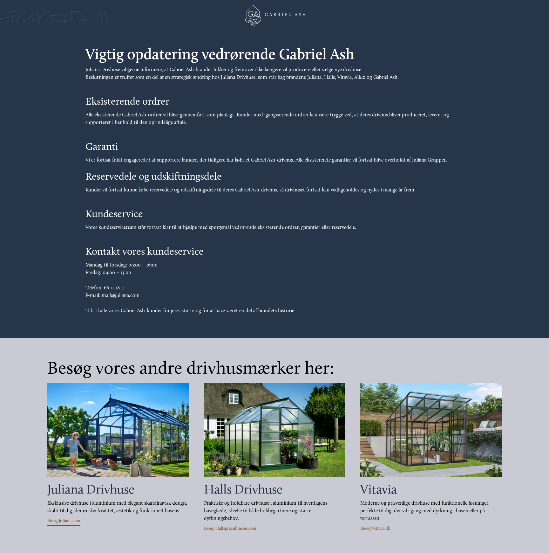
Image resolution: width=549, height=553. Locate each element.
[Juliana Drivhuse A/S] (274, 15)
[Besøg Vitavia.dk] (431, 430)
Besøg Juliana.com (63, 521)
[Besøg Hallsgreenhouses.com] (274, 430)
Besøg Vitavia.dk (375, 528)
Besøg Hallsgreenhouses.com (230, 528)
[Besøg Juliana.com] (118, 430)
